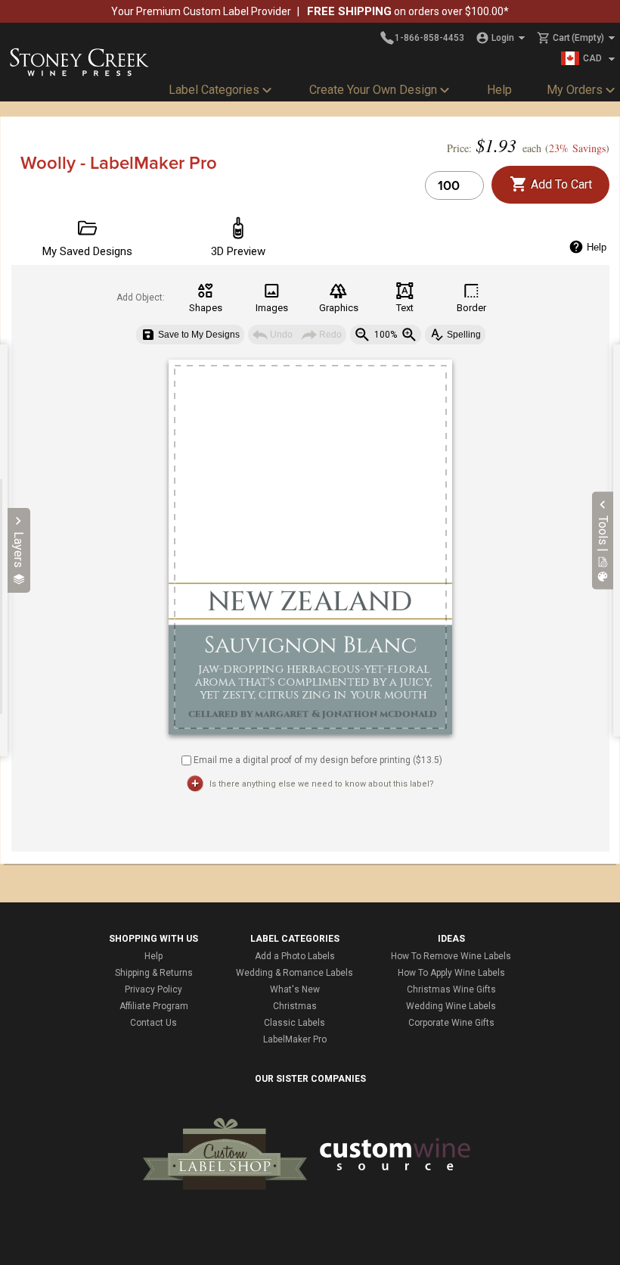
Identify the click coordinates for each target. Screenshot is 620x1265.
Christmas (295, 1006)
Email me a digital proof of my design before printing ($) (318, 759)
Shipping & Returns (154, 972)
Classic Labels (294, 1022)
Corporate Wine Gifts (451, 1022)
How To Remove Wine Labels (451, 956)
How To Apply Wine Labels (451, 972)
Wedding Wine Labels (451, 1006)
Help (499, 90)
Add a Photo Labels (295, 956)
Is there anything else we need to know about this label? (321, 784)
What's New (295, 989)
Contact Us (153, 1022)
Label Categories (214, 90)
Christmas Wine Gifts (451, 989)
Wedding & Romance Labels (294, 972)
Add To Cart (560, 184)
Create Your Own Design (373, 90)
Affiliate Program (153, 1006)
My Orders (575, 90)
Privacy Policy (153, 989)
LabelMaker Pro (295, 1039)
